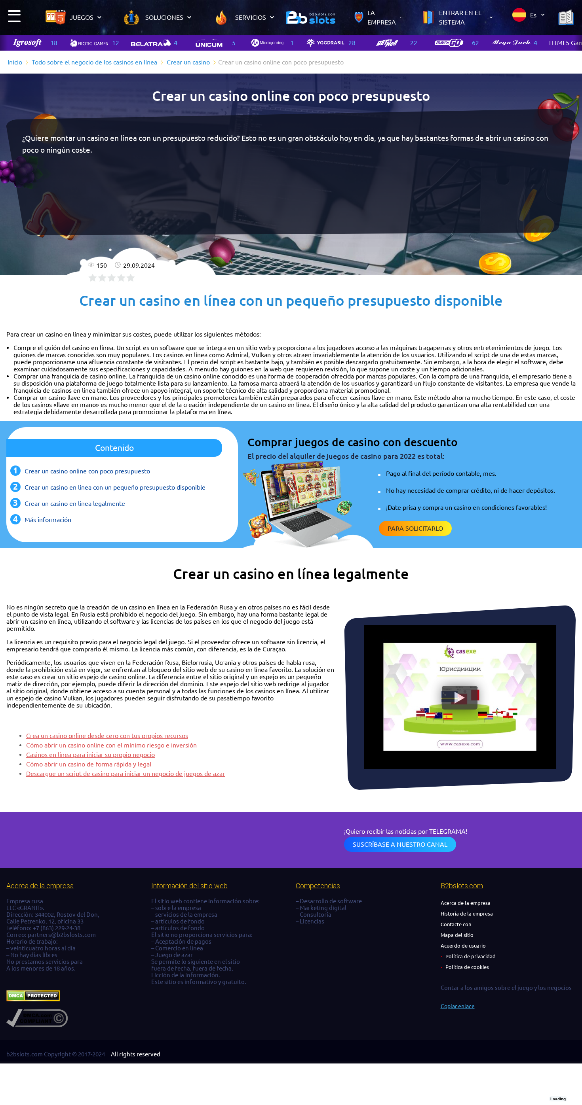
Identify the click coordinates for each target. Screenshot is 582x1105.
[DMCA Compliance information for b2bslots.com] (37, 1025)
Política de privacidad (470, 956)
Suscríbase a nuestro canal (400, 844)
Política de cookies (467, 967)
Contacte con (456, 924)
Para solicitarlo (415, 528)
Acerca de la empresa (466, 903)
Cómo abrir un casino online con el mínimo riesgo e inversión (111, 745)
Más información (48, 519)
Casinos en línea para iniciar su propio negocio (90, 754)
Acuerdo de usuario (463, 945)
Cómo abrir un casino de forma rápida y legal (88, 764)
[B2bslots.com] (310, 17)
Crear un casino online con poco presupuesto (87, 471)
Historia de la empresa (467, 913)
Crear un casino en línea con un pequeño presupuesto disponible (115, 487)
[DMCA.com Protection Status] (33, 999)
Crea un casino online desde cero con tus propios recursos (107, 735)
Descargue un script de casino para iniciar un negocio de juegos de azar (125, 773)
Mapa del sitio (457, 935)
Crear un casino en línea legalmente (75, 503)
